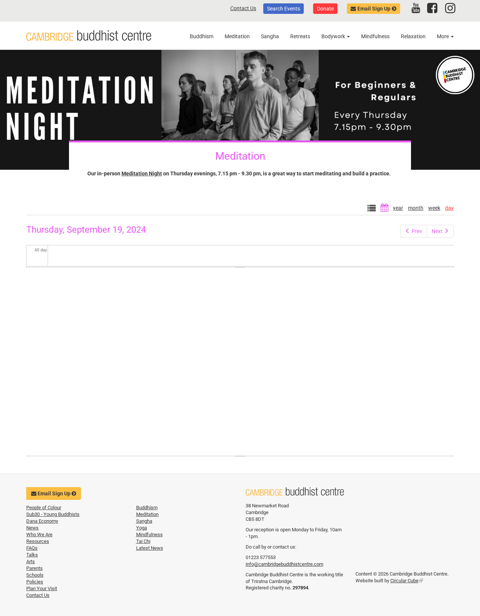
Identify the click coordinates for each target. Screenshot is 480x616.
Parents (34, 568)
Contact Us (243, 8)
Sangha (270, 36)
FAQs (32, 548)
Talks (32, 555)
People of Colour (43, 507)
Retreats (300, 36)
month (415, 208)
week (434, 208)
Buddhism (201, 36)
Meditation (237, 36)
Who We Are (39, 534)
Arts (30, 561)
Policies (34, 582)
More (443, 36)
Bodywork (333, 36)
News (32, 528)
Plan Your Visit (41, 588)
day (449, 208)
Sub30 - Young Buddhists (53, 514)
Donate (325, 9)
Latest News (149, 548)
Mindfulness (375, 36)
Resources (37, 541)
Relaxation (413, 36)
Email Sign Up (373, 9)
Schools (35, 575)
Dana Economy (42, 521)
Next (437, 231)
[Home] (88, 35)
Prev (417, 231)
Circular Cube (406, 580)
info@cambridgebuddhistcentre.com (284, 564)
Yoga (141, 528)
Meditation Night (142, 173)
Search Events (283, 9)
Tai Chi (143, 541)
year (398, 208)
